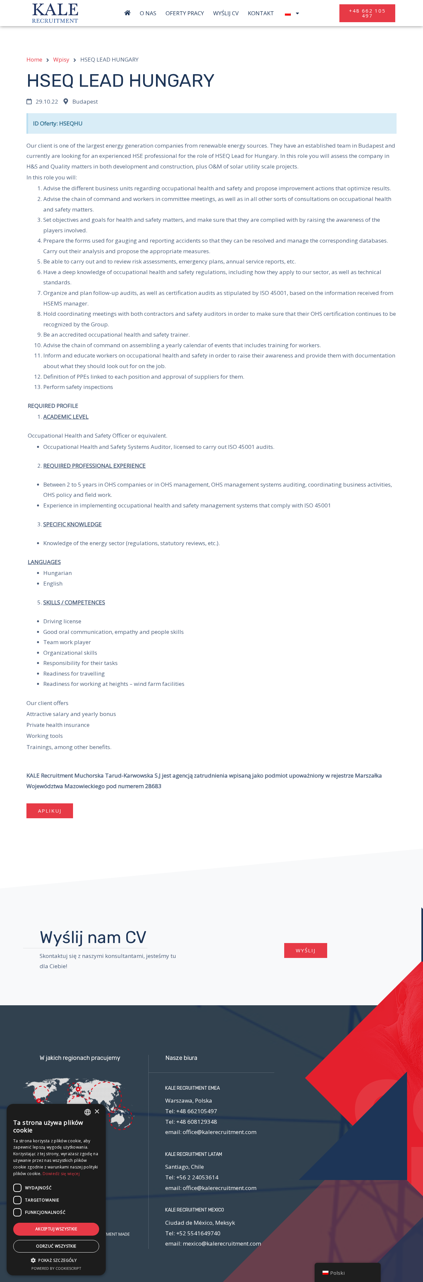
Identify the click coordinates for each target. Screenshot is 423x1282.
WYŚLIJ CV (226, 13)
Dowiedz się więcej (61, 1173)
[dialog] (56, 1189)
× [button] (96, 1111)
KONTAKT (261, 13)
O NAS (148, 13)
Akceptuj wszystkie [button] (56, 1229)
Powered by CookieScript (56, 1268)
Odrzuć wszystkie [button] (56, 1246)
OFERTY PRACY (185, 13)
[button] (367, 13)
